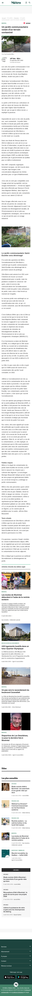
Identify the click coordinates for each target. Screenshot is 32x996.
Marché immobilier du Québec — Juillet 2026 (20, 854)
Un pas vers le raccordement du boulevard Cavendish (15, 691)
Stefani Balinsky (26, 813)
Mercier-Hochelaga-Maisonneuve (10, 643)
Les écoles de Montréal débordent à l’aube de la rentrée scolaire (16, 597)
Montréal (16, 18)
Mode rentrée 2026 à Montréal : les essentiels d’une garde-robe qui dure (20, 789)
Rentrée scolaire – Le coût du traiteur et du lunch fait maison (19, 823)
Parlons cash (15, 801)
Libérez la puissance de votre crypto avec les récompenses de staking (14, 909)
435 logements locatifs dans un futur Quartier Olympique (15, 647)
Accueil (4, 18)
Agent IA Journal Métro (17, 661)
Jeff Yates (13, 58)
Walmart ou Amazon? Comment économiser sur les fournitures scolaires (20, 807)
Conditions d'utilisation (17, 992)
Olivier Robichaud (16, 707)
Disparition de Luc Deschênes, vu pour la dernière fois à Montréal (15, 738)
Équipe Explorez (17, 914)
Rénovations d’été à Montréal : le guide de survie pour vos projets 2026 (15, 894)
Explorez (14, 783)
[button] (2, 2)
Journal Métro (25, 795)
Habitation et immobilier (18, 850)
